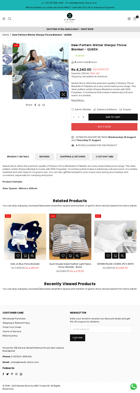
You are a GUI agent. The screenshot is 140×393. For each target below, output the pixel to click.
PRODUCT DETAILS (18, 156)
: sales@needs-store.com (24, 362)
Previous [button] (15, 71)
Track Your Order (12, 327)
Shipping (76, 76)
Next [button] (66, 71)
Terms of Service (12, 331)
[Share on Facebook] (35, 104)
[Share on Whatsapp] (39, 104)
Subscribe (78, 337)
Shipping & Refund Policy (16, 322)
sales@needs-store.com (82, 2)
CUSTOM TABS (104, 156)
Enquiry (127, 109)
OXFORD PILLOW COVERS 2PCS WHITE (115, 263)
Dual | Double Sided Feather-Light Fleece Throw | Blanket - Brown (70, 265)
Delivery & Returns (106, 109)
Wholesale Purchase (14, 318)
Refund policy (10, 335)
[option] (70, 29)
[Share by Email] (44, 104)
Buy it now (104, 126)
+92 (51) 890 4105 (54, 2)
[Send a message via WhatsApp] (133, 386)
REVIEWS (44, 156)
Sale (16, 45)
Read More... (78, 100)
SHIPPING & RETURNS (73, 156)
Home (6, 34)
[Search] (10, 18)
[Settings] (129, 18)
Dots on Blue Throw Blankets (25, 263)
